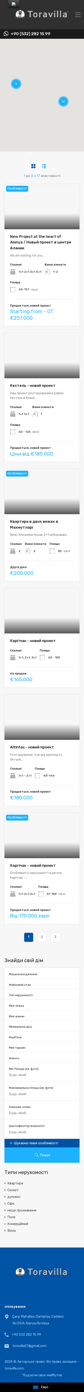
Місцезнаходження (23, 974)
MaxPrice (15, 1037)
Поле (11, 1217)
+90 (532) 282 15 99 (30, 34)
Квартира (15, 1183)
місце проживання (21, 1210)
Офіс (11, 1204)
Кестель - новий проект (33, 385)
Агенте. (14, 1058)
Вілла (11, 1231)
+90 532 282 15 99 (26, 1334)
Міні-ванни (16, 1016)
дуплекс (13, 1197)
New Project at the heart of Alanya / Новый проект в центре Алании (40, 242)
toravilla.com (14, 1368)
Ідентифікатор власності (27, 1126)
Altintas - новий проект (32, 747)
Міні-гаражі (17, 1047)
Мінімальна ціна (20, 1026)
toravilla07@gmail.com (29, 1346)
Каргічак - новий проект (33, 640)
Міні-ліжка (16, 1005)
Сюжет (13, 1190)
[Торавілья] (42, 24)
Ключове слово (20, 1107)
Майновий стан (20, 984)
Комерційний (17, 1224)
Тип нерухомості (21, 995)
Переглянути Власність (42, 220)
